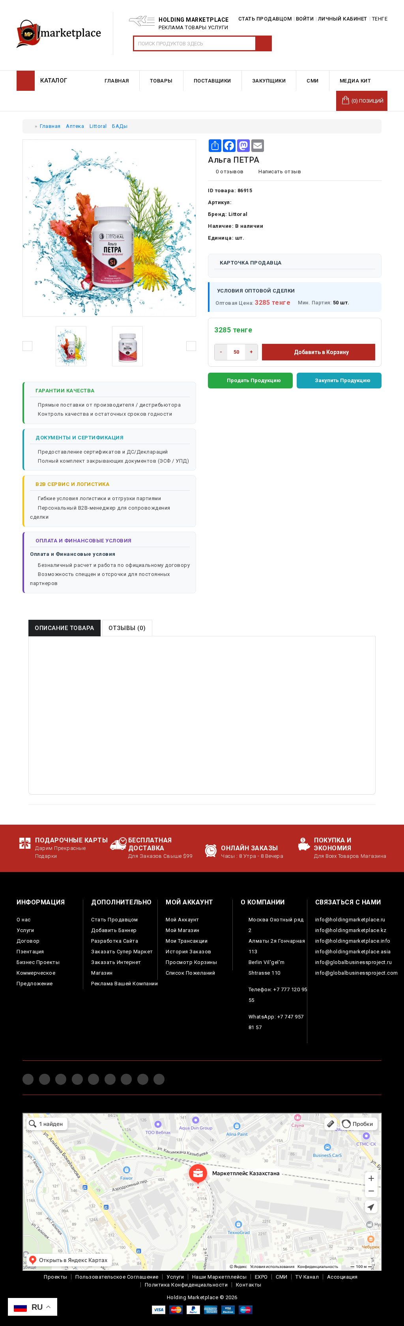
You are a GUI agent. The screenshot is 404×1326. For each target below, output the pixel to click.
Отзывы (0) (127, 628)
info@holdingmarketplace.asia (353, 952)
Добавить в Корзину (321, 352)
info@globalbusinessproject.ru (353, 962)
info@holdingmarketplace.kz (351, 930)
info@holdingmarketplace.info (353, 941)
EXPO (261, 1277)
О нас (24, 920)
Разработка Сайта (114, 941)
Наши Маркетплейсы (219, 1277)
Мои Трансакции (187, 941)
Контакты (249, 1285)
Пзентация (30, 952)
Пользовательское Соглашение (117, 1277)
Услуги (25, 930)
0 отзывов (230, 171)
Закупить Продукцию (342, 380)
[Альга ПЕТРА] (71, 346)
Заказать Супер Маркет (122, 952)
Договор (28, 941)
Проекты (55, 1277)
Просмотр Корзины (191, 962)
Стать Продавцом (114, 920)
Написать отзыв (279, 171)
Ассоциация (342, 1277)
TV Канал (307, 1277)
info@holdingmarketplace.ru (350, 920)
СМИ (282, 1277)
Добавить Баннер (114, 930)
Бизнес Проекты (38, 962)
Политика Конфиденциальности (186, 1285)
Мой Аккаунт (182, 920)
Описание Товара (64, 628)
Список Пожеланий (190, 973)
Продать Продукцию (254, 380)
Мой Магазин (183, 930)
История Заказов (188, 952)
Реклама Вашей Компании (124, 984)
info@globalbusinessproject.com (356, 973)
